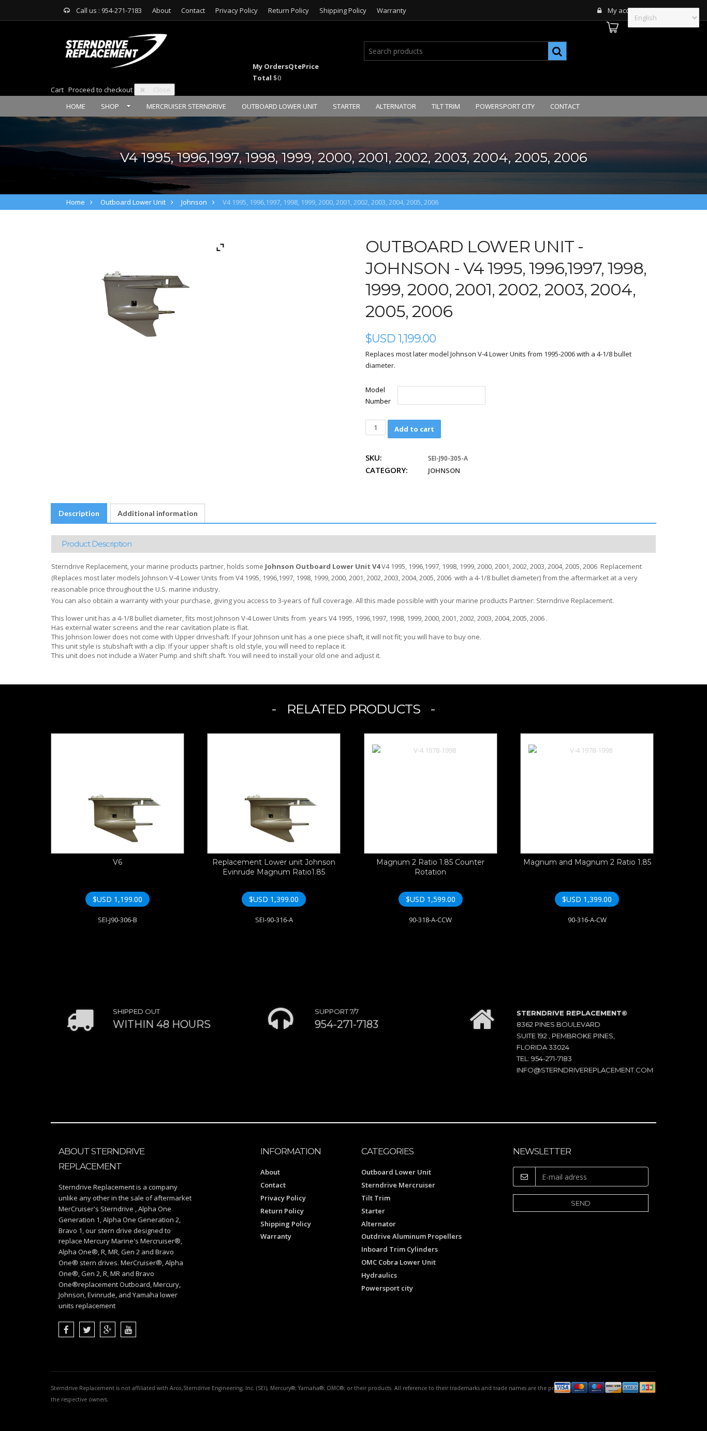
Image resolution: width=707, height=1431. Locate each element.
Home (75, 106)
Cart (57, 89)
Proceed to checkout (100, 89)
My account (625, 10)
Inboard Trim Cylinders (399, 1249)
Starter (346, 106)
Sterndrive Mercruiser (398, 1185)
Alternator (396, 106)
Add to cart (414, 429)
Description (78, 513)
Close (162, 89)
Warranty (391, 10)
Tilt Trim (446, 106)
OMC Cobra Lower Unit (398, 1262)
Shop (110, 106)
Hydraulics (379, 1275)
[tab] (79, 513)
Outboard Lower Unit (279, 106)
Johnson (194, 202)
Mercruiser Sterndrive (186, 106)
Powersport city (505, 106)
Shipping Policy (342, 10)
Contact (193, 10)
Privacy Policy (236, 10)
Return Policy (288, 10)
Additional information (157, 513)
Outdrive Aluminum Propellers (411, 1236)
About (161, 10)
